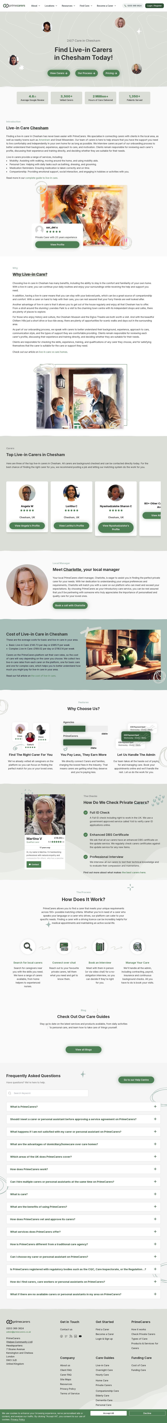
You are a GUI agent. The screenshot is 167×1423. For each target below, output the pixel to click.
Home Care (102, 1380)
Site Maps (65, 1379)
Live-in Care (102, 1365)
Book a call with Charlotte (70, 605)
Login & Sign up (104, 1338)
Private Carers (104, 1385)
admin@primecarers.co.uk (18, 1332)
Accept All (108, 1413)
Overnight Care (104, 1370)
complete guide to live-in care (41, 178)
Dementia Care (104, 1400)
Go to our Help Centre (136, 1079)
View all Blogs (83, 1049)
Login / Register (154, 6)
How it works (138, 1329)
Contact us (66, 1329)
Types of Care (139, 1338)
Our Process (85, 73)
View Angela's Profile (27, 525)
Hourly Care (102, 1374)
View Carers (57, 73)
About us (65, 1365)
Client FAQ (66, 1370)
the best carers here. (134, 872)
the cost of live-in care (43, 675)
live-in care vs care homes (53, 352)
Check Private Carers (143, 1334)
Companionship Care (107, 1391)
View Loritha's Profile (71, 525)
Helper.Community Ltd (19, 1342)
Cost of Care (138, 1365)
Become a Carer (105, 1334)
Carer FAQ (65, 1374)
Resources (66, 1384)
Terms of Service (70, 1393)
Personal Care (103, 1405)
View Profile (57, 244)
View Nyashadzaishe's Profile (116, 527)
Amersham (44, 139)
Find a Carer (102, 1329)
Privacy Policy (68, 1388)
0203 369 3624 (134, 6)
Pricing (110, 73)
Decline (147, 1413)
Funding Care (138, 1370)
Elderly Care (102, 1395)
